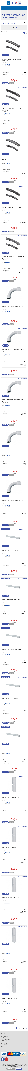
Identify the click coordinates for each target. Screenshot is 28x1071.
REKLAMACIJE (3, 1042)
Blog (2, 1046)
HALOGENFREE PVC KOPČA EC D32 (10, 948)
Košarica (16, 3)
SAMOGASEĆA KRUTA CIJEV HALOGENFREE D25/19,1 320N (13, 158)
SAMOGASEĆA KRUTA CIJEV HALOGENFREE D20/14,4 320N (13, 109)
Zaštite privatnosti (5, 1043)
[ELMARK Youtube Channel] (6, 1059)
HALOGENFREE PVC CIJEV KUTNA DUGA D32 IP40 (13, 450)
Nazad (25, 22)
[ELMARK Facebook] (3, 1059)
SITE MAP (3, 1047)
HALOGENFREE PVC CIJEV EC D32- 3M (11, 698)
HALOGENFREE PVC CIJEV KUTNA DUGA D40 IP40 (13, 501)
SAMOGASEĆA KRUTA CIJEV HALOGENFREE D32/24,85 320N (13, 208)
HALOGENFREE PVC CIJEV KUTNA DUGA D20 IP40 (13, 350)
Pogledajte (5, 83)
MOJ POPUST (12, 3)
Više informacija (10, 1068)
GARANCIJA (3, 1037)
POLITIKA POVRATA (5, 1040)
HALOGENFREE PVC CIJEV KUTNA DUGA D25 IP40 (13, 400)
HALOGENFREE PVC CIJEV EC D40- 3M (11, 748)
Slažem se (18, 1068)
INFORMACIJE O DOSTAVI (6, 1035)
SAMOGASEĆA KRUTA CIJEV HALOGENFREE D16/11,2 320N (13, 60)
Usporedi (11, 83)
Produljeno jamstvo (5, 1039)
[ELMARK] (2, 2)
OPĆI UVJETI (3, 1033)
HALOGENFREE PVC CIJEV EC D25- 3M (11, 649)
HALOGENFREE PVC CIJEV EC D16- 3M (11, 550)
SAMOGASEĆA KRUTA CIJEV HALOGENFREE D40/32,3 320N (13, 257)
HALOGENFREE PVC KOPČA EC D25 (10, 897)
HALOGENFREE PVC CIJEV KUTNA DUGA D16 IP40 (13, 307)
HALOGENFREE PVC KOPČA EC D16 (10, 797)
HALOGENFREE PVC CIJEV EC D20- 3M (11, 599)
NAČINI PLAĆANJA (4, 1036)
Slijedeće (26, 1028)
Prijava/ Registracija (19, 2)
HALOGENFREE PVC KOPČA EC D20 (10, 847)
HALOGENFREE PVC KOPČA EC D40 (10, 998)
